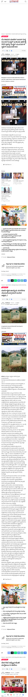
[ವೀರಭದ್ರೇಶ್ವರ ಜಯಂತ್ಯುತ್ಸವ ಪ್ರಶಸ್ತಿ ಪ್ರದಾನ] (18, 176)
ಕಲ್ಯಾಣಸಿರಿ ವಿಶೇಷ (4, 36)
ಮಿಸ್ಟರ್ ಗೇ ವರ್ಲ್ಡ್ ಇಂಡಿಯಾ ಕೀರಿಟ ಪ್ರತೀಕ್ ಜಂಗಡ (6, 181)
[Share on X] (7, 51)
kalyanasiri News (11, 257)
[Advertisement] (14, 18)
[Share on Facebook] (5, 51)
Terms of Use (14, 273)
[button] (2, 1)
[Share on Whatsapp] (14, 694)
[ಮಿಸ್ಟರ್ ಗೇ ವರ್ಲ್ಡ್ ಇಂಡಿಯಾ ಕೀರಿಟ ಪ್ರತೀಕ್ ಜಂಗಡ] (6, 176)
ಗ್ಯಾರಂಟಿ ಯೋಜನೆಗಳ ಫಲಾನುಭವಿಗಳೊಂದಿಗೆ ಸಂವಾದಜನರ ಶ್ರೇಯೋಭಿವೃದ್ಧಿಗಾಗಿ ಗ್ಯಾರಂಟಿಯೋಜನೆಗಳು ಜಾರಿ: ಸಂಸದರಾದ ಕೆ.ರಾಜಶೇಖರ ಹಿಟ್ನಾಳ (13, 230)
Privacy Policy (9, 275)
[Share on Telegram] (17, 694)
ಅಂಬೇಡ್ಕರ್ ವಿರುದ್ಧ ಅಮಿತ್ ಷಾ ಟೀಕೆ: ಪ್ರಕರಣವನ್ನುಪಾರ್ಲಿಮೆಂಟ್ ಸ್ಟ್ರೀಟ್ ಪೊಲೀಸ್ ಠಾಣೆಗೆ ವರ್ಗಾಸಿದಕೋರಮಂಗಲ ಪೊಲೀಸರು (11, 236)
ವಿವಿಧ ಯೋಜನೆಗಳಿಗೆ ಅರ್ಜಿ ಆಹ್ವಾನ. (10, 623)
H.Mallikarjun (7, 54)
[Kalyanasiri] (14, 1)
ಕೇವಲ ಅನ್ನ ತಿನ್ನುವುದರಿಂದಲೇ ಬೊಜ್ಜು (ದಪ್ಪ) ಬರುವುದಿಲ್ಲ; (14, 611)
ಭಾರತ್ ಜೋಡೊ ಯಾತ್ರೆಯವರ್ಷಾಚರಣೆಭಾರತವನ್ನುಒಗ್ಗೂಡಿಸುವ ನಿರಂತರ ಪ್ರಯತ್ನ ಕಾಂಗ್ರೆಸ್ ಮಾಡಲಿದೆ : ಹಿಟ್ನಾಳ (13, 249)
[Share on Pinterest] (10, 694)
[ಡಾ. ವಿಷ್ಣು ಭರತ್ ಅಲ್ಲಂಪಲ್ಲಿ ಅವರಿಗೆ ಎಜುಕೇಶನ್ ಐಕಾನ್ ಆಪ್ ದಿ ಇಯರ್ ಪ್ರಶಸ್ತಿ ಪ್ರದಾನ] (6, 190)
